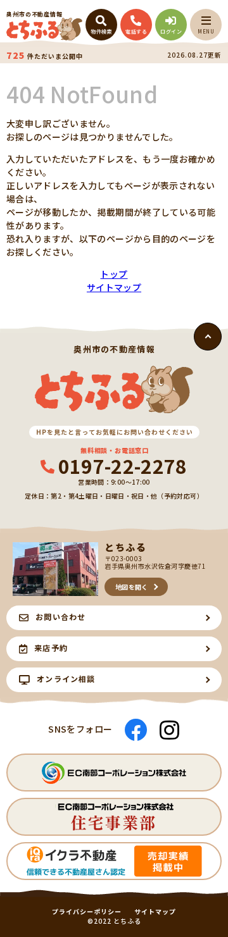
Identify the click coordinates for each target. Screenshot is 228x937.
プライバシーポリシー (87, 912)
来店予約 (51, 647)
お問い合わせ (60, 616)
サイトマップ (114, 287)
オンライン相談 (66, 678)
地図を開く (131, 587)
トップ (113, 274)
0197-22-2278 (122, 465)
